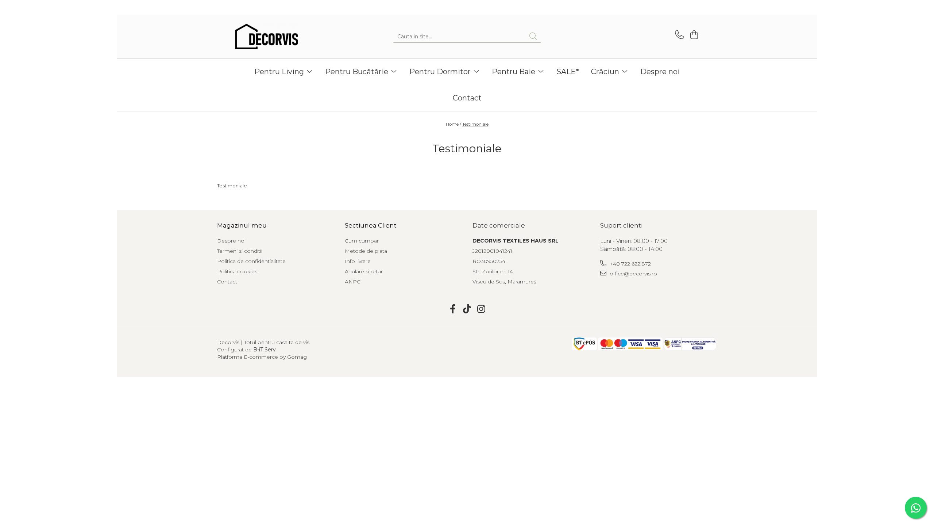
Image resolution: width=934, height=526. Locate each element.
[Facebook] (453, 309)
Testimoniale (475, 124)
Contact (467, 98)
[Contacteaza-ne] (678, 34)
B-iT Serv (264, 349)
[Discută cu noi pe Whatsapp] (916, 508)
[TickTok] (467, 309)
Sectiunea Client (371, 225)
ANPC (352, 281)
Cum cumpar (362, 240)
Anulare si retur (364, 271)
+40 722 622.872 (629, 263)
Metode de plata (366, 251)
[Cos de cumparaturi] (693, 34)
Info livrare (358, 261)
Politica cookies (237, 271)
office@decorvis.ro (632, 273)
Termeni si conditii (239, 251)
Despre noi (660, 71)
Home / (453, 124)
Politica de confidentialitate (251, 261)
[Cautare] (533, 37)
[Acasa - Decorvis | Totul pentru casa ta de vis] (271, 36)
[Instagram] (481, 309)
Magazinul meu (242, 225)
